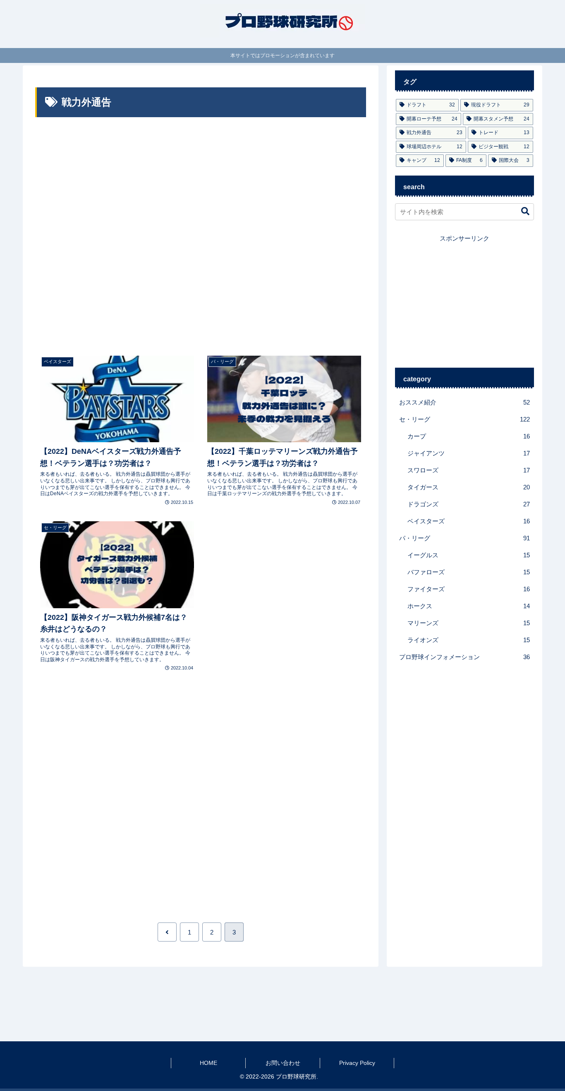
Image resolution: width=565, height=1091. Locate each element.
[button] (521, 211)
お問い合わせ (283, 1063)
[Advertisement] (200, 236)
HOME (208, 1063)
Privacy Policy (357, 1063)
